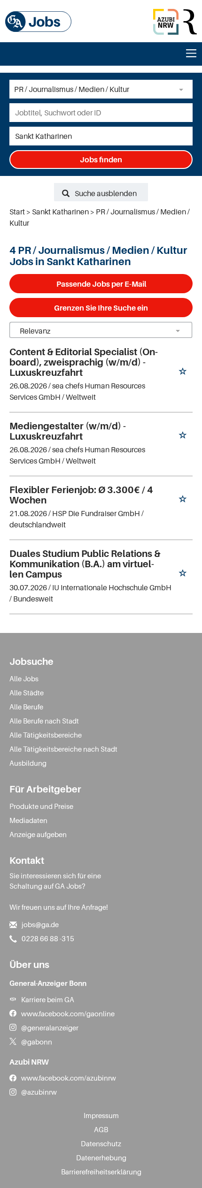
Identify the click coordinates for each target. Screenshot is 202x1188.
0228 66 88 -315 (48, 938)
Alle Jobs (24, 678)
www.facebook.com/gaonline (68, 1013)
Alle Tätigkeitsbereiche (45, 735)
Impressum (101, 1115)
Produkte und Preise (41, 806)
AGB (101, 1129)
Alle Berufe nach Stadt (44, 720)
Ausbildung (28, 763)
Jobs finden (101, 159)
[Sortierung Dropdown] (177, 330)
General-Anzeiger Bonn (47, 983)
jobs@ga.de (40, 924)
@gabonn (36, 1041)
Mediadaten (28, 820)
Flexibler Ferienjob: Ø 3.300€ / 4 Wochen (81, 495)
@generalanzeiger (49, 1027)
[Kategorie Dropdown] (183, 89)
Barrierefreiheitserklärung (101, 1171)
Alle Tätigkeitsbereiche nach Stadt (63, 749)
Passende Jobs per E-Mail (101, 284)
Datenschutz (101, 1143)
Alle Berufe (26, 706)
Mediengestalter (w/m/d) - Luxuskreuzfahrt (67, 431)
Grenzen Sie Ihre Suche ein (101, 307)
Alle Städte (26, 692)
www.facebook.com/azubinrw (68, 1078)
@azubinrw (39, 1092)
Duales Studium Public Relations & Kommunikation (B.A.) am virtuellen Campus (84, 564)
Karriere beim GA (47, 999)
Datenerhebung (101, 1157)
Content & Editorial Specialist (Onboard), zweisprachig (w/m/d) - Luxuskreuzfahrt (83, 362)
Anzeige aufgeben (38, 834)
